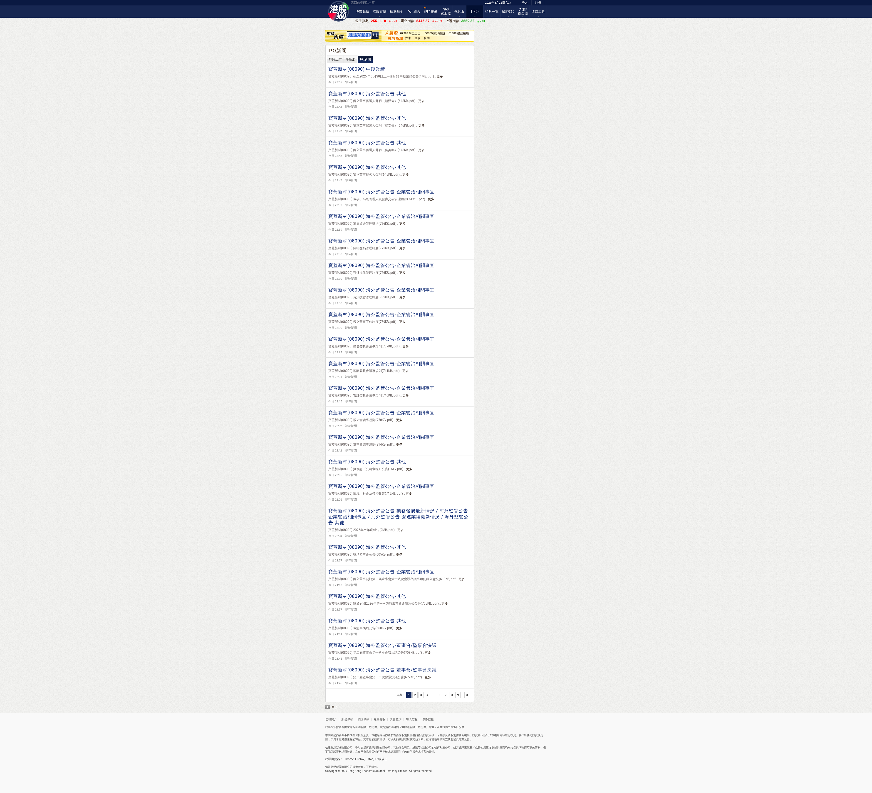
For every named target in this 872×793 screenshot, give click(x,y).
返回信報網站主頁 (363, 2)
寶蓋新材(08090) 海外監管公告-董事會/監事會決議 (382, 645)
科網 (427, 38)
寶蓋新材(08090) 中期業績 (356, 69)
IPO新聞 (365, 59)
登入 (525, 2)
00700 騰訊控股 (435, 33)
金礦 (417, 38)
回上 (334, 707)
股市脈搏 (362, 12)
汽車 (408, 38)
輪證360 (508, 12)
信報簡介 (331, 719)
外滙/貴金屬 (523, 11)
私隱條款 (363, 719)
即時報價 (430, 12)
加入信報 (412, 719)
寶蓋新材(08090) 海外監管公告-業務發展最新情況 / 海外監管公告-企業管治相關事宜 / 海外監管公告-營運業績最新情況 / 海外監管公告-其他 (399, 516)
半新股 (350, 59)
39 (467, 695)
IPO (475, 11)
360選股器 (446, 11)
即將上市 (335, 59)
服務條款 (347, 719)
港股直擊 (379, 12)
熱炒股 (459, 12)
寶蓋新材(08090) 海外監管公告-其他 (367, 93)
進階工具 (538, 12)
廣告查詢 (395, 719)
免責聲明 (379, 719)
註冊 (538, 2)
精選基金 (396, 12)
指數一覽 (492, 12)
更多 (440, 76)
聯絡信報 (427, 719)
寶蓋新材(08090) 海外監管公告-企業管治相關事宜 (381, 192)
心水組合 (413, 12)
